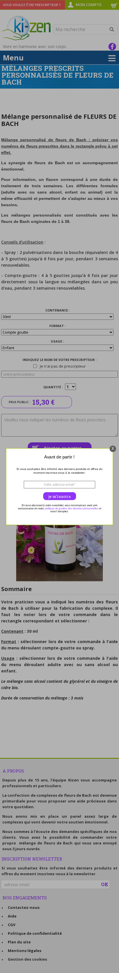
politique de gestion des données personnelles (71, 508)
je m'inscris (60, 496)
